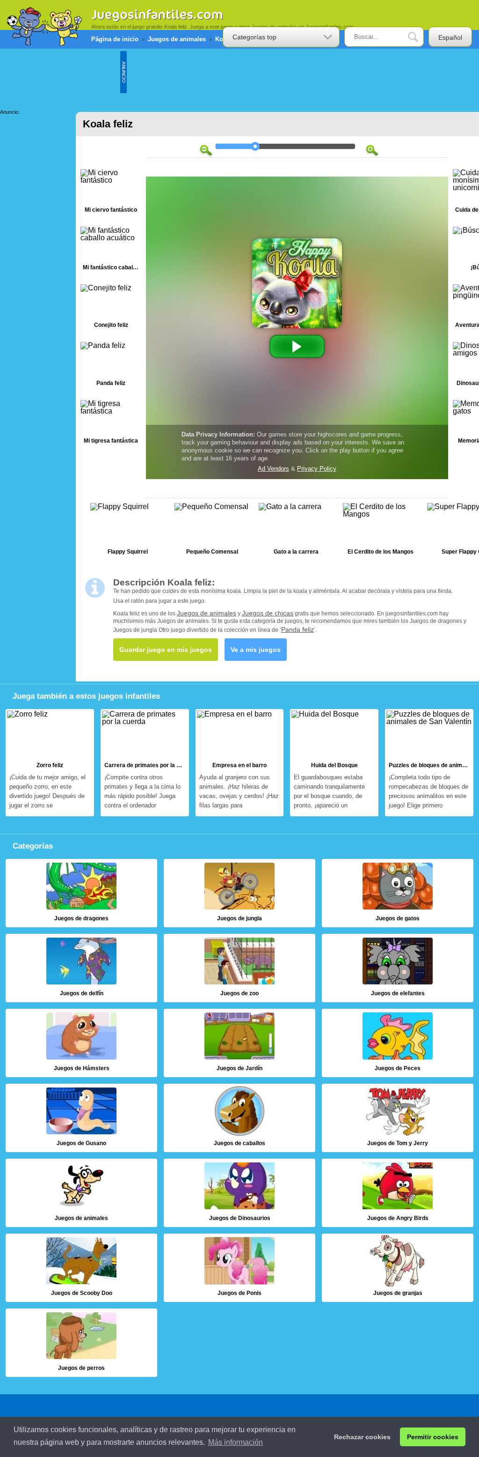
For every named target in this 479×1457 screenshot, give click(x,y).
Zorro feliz (50, 762)
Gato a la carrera (296, 531)
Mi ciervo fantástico (111, 193)
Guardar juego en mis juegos (165, 649)
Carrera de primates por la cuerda (145, 762)
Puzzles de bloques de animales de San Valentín (429, 762)
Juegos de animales (206, 613)
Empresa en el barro (240, 762)
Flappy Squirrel (128, 531)
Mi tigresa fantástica (111, 424)
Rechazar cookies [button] (362, 1437)
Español (450, 37)
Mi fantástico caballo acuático (111, 250)
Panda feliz (111, 366)
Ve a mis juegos (256, 649)
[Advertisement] (297, 72)
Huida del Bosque (334, 762)
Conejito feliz (111, 308)
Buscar (420, 37)
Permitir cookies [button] (432, 1437)
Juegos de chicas (267, 613)
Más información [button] (235, 1442)
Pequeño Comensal (212, 531)
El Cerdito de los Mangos (380, 531)
